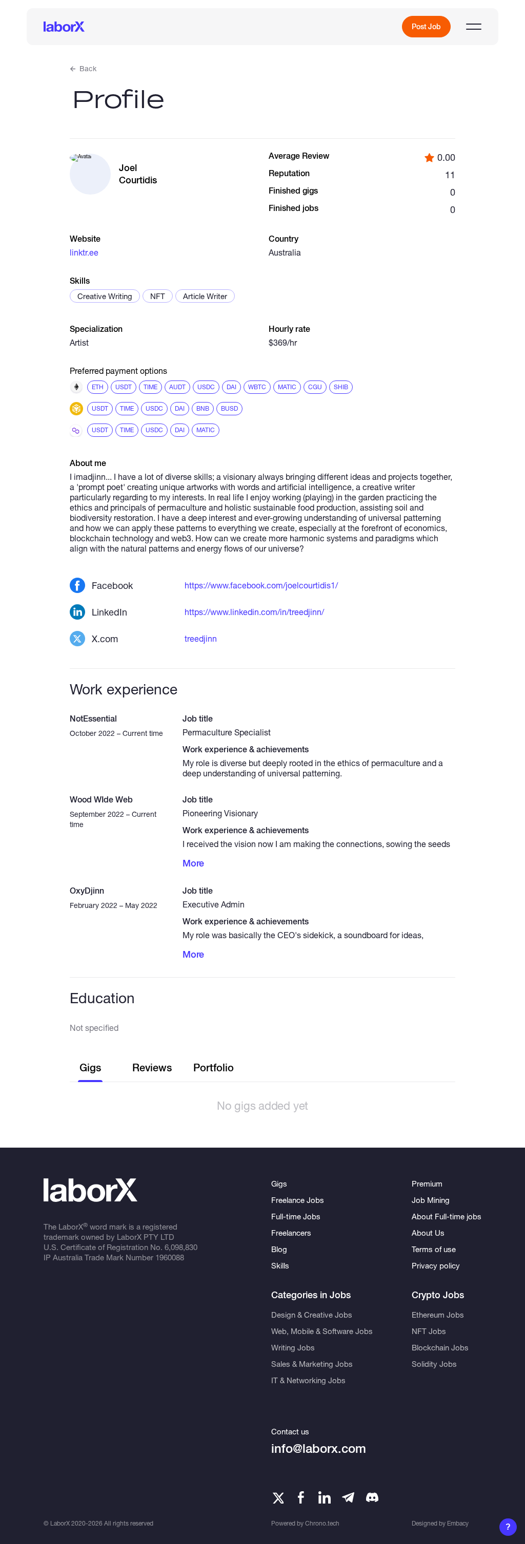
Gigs (279, 1183)
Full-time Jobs (295, 1216)
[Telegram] (348, 1497)
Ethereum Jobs (438, 1314)
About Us (428, 1232)
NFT (157, 296)
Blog (279, 1249)
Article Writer (205, 296)
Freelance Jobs (297, 1199)
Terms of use (434, 1249)
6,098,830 (181, 1247)
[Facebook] (301, 1497)
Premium (427, 1183)
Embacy (458, 1523)
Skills (280, 1265)
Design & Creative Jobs (311, 1314)
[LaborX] (64, 27)
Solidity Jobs (434, 1363)
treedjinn (201, 638)
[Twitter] (277, 1497)
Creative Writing (104, 296)
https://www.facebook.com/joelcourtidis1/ (261, 585)
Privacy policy (436, 1265)
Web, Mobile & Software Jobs (322, 1331)
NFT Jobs (429, 1331)
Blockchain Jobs (440, 1347)
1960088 (169, 1257)
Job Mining (431, 1199)
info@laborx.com (318, 1448)
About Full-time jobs (446, 1216)
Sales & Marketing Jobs (312, 1363)
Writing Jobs (293, 1347)
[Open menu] (473, 26)
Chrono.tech (322, 1523)
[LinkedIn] (324, 1497)
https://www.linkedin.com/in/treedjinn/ (254, 612)
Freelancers (291, 1232)
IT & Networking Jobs (308, 1380)
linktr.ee (84, 252)
